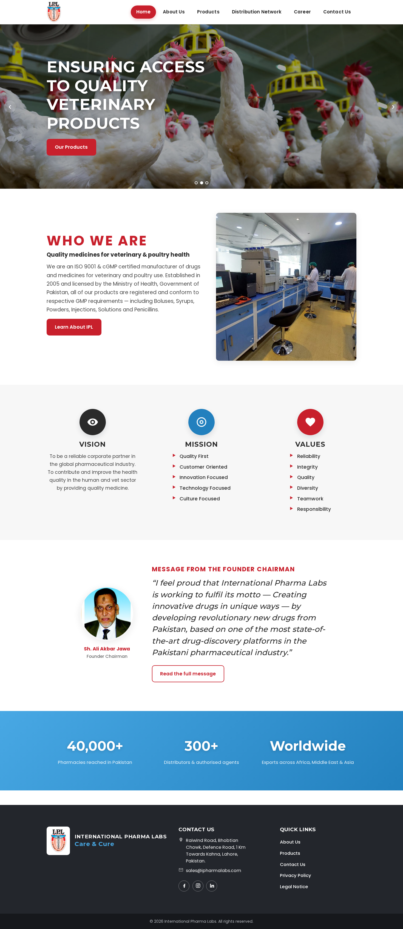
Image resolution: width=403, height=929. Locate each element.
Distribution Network (257, 11)
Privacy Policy (295, 875)
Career (302, 11)
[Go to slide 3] (206, 182)
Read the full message (188, 673)
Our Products (71, 147)
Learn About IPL (74, 327)
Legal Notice (294, 886)
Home (143, 11)
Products (208, 11)
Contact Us (337, 11)
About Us (174, 11)
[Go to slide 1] (196, 182)
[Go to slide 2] (201, 182)
